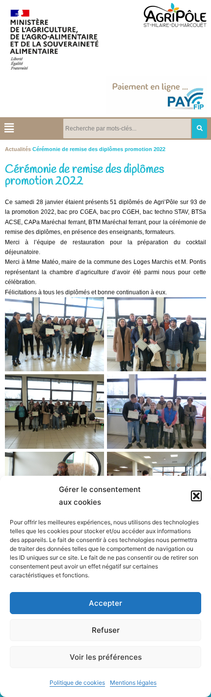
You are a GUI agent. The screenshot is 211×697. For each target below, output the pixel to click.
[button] (196, 496)
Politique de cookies (77, 682)
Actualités (18, 149)
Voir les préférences (106, 657)
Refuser (106, 630)
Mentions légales (133, 682)
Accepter (105, 603)
